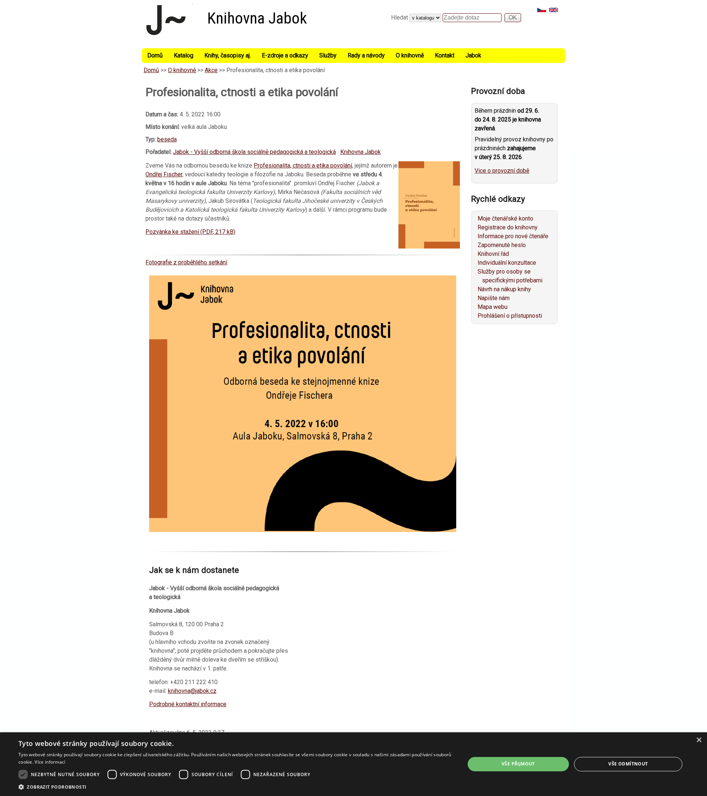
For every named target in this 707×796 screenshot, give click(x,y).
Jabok (473, 55)
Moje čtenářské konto (505, 218)
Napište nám (494, 298)
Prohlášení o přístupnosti (510, 315)
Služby (328, 55)
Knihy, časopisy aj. (227, 55)
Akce (211, 70)
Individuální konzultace (507, 262)
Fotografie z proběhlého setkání (186, 262)
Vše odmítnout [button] (628, 764)
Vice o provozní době (502, 170)
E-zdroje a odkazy (285, 55)
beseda (167, 139)
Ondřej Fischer (163, 174)
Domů (155, 55)
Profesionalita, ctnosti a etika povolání (303, 165)
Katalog (183, 55)
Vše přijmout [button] (518, 764)
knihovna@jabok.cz (192, 690)
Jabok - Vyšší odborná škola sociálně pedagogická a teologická (254, 151)
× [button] (698, 740)
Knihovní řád (493, 253)
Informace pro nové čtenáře (513, 236)
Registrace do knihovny (508, 227)
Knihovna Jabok (257, 18)
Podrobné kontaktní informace (187, 704)
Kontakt (444, 55)
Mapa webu (492, 306)
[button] (235, 786)
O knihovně (410, 55)
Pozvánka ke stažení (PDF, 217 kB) (190, 231)
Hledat (400, 17)
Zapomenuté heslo (502, 245)
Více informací (50, 762)
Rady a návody (366, 55)
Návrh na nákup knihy (504, 289)
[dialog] (353, 764)
